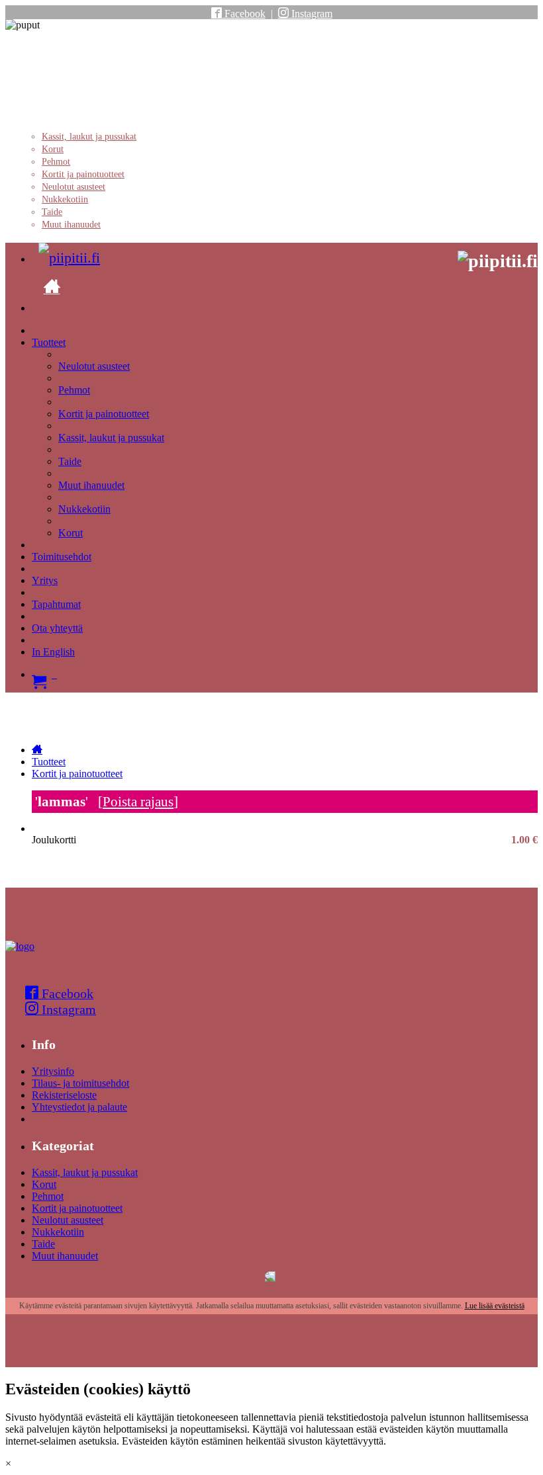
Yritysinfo (53, 1071)
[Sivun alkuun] (19, 946)
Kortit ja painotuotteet (83, 174)
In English (53, 651)
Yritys (45, 580)
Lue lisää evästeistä (494, 1305)
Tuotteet (49, 342)
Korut (53, 149)
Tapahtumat (56, 604)
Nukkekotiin (65, 199)
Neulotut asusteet (73, 187)
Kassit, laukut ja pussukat (89, 137)
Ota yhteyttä (57, 628)
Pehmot (56, 162)
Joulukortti (285, 840)
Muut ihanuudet (71, 225)
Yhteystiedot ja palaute (79, 1107)
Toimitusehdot (61, 556)
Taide (52, 212)
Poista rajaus (138, 801)
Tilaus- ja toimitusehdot (80, 1083)
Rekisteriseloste (64, 1095)
